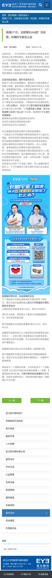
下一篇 (40, 400)
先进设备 (10, 482)
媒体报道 (10, 497)
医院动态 (10, 459)
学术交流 (10, 467)
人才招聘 (10, 444)
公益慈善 (10, 474)
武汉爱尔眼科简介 (14, 413)
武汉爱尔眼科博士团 (15, 451)
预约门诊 (27, 574)
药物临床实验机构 (14, 421)
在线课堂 (10, 520)
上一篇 (12, 400)
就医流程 (44, 574)
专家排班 (10, 574)
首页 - (4, 15)
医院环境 (10, 436)
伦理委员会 (11, 528)
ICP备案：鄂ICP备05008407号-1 (15, 564)
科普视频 (10, 505)
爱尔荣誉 (10, 428)
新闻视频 (10, 490)
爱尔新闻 (12, 15)
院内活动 (23, 15)
